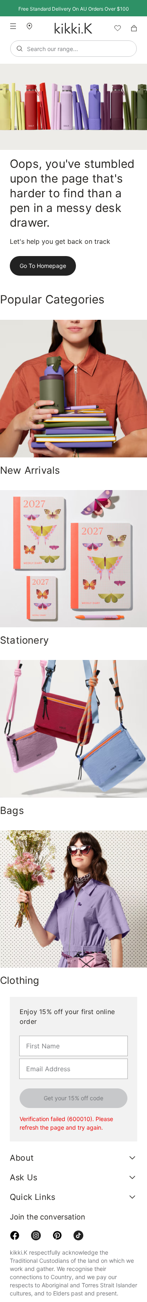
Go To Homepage (41, 251)
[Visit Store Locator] (32, 26)
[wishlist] (114, 28)
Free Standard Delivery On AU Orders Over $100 (73, 8)
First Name (39, 1011)
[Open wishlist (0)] (114, 28)
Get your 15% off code (73, 1073)
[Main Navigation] (13, 26)
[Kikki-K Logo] (73, 28)
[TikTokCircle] (78, 1211)
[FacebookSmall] (14, 1211)
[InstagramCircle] (36, 1211)
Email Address (43, 1034)
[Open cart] (134, 28)
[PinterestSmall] (57, 1211)
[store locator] (32, 25)
